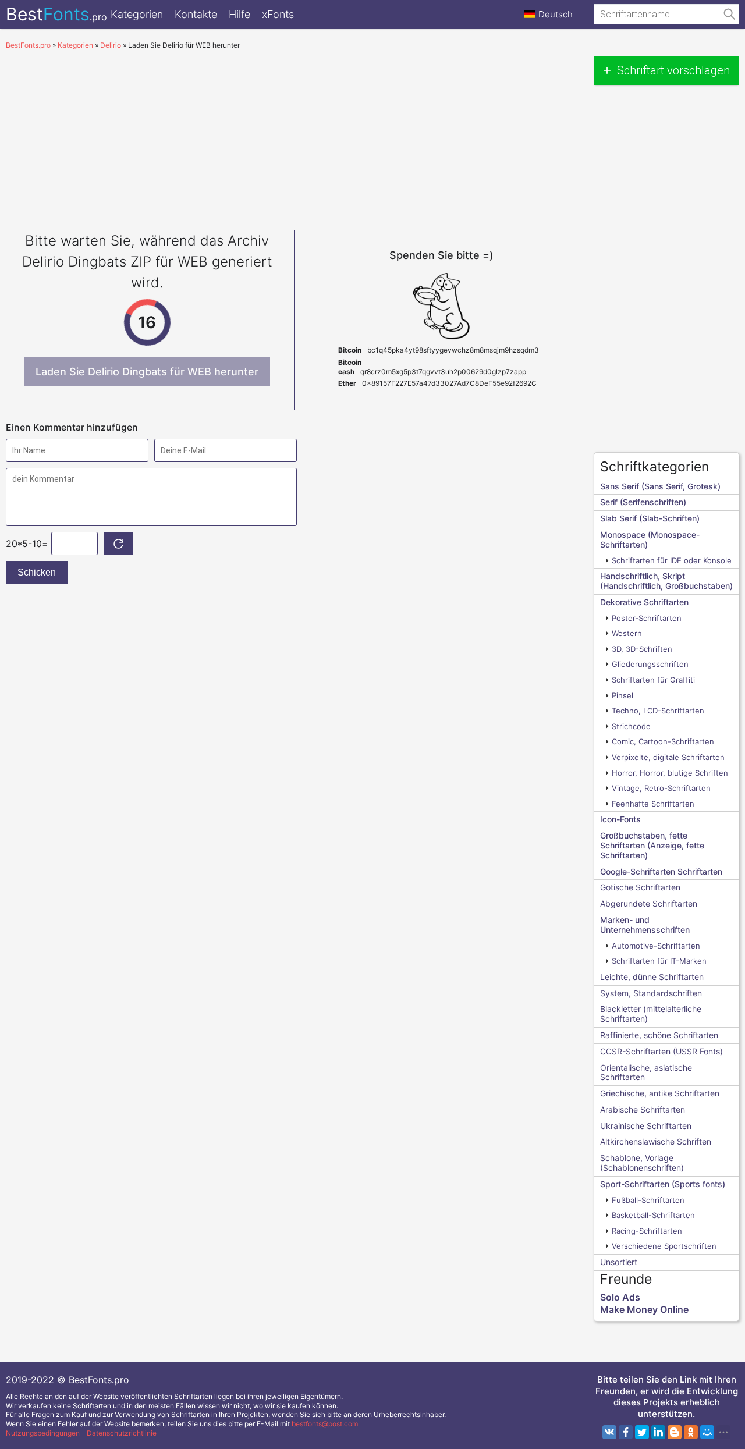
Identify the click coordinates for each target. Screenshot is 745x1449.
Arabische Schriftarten (642, 1109)
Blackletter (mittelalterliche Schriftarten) (650, 1014)
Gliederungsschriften (650, 664)
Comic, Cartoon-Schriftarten (663, 741)
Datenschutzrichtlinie (122, 1433)
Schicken (36, 572)
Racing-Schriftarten (647, 1230)
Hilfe (239, 14)
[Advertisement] (294, 137)
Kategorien (137, 14)
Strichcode (631, 726)
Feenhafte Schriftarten (653, 803)
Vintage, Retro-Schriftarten (661, 788)
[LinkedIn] (658, 1432)
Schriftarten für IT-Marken (659, 960)
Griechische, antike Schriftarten (659, 1093)
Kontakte (196, 14)
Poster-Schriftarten (647, 618)
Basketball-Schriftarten (653, 1215)
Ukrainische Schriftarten (645, 1126)
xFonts (278, 14)
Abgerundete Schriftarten (648, 903)
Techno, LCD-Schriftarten (658, 710)
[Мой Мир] (707, 1432)
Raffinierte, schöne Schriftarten (659, 1035)
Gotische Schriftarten (640, 887)
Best (56, 13)
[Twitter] (642, 1432)
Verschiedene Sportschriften (664, 1246)
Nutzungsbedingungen (43, 1433)
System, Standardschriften (651, 993)
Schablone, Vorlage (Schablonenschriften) (642, 1163)
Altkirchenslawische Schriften (655, 1141)
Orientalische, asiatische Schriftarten (646, 1072)
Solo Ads (620, 1297)
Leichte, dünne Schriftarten (652, 977)
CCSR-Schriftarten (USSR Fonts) (661, 1051)
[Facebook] (626, 1432)
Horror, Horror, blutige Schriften (670, 772)
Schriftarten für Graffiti (653, 679)
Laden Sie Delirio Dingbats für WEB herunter (147, 371)
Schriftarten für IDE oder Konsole (672, 560)
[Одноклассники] (691, 1432)
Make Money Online (644, 1309)
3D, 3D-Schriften (642, 649)
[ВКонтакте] (609, 1432)
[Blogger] (675, 1432)
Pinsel (622, 695)
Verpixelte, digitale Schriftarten (668, 757)
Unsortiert (618, 1262)
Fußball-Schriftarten (648, 1200)
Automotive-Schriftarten (656, 945)
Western (627, 633)
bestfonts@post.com (325, 1423)
